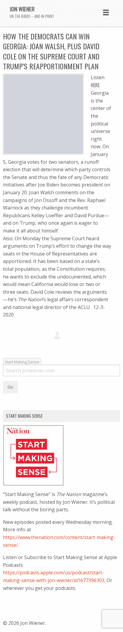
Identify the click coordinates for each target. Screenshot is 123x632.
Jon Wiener (22, 8)
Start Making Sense (22, 362)
